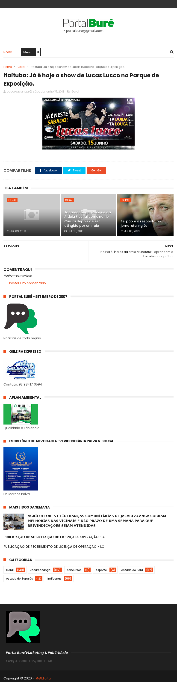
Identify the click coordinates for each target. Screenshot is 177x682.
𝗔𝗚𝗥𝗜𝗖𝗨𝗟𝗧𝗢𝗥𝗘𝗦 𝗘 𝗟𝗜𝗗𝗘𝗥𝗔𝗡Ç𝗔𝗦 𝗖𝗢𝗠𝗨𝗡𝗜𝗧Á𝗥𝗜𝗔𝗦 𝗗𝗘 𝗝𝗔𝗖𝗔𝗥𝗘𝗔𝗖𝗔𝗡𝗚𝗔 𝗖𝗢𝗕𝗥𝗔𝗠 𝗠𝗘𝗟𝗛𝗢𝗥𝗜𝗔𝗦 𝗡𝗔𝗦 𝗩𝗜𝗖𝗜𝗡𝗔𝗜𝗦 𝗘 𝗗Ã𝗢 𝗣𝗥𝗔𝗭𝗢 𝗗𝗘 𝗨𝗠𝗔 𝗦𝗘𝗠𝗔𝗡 (97, 521)
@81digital (43, 678)
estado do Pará (132, 570)
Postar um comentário (27, 283)
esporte (101, 570)
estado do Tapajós (19, 578)
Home (7, 52)
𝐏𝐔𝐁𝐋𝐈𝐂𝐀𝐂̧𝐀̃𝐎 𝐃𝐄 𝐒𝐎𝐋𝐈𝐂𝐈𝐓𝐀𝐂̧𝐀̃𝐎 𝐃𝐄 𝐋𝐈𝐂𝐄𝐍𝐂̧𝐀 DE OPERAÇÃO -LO (54, 537)
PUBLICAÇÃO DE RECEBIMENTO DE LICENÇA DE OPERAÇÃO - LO (53, 546)
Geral (21, 67)
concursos (74, 570)
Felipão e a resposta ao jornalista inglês (141, 223)
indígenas (54, 578)
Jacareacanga (40, 570)
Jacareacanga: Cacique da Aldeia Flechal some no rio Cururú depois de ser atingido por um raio (87, 219)
